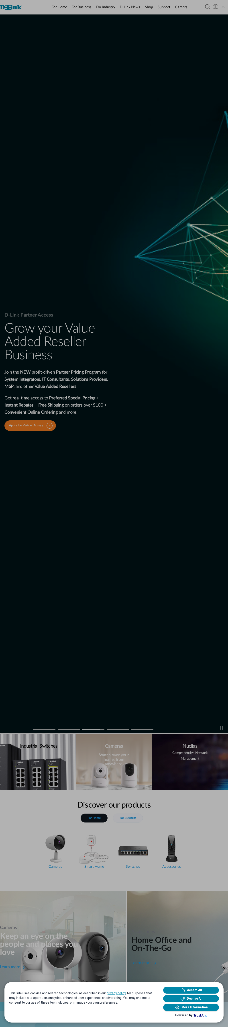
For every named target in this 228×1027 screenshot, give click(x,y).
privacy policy (116, 993)
